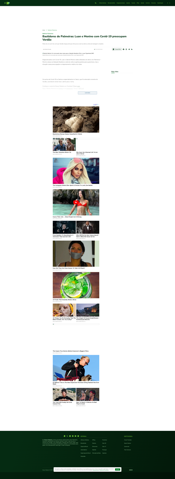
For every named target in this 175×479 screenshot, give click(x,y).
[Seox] (131, 470)
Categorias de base (121, 3)
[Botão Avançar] (170, 3)
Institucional (128, 436)
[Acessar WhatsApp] (64, 436)
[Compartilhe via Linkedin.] (132, 49)
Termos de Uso (96, 470)
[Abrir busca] (95, 3)
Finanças (104, 450)
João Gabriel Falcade (47, 49)
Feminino (148, 3)
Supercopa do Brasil (86, 453)
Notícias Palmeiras (52, 30)
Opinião (142, 3)
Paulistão (83, 456)
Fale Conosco (127, 450)
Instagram (69, 88)
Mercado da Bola (111, 3)
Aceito (117, 469)
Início (43, 30)
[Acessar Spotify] (78, 436)
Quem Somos (127, 443)
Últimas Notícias (102, 3)
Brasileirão (83, 443)
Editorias (83, 436)
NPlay (138, 3)
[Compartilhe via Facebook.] (123, 49)
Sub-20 (104, 443)
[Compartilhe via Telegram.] (129, 49)
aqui (78, 86)
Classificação (160, 3)
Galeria (94, 443)
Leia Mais (87, 92)
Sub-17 (104, 446)
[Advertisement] (87, 17)
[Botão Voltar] (167, 3)
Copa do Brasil (84, 446)
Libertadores (84, 450)
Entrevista (153, 3)
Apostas (128, 3)
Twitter (60, 88)
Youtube (133, 3)
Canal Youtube (128, 440)
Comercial (126, 446)
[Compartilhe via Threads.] (126, 49)
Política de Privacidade (104, 470)
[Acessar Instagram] (70, 436)
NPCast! (81, 88)
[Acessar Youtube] (75, 436)
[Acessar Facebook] (73, 436)
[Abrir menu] (5, 3)
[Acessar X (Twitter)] (67, 436)
